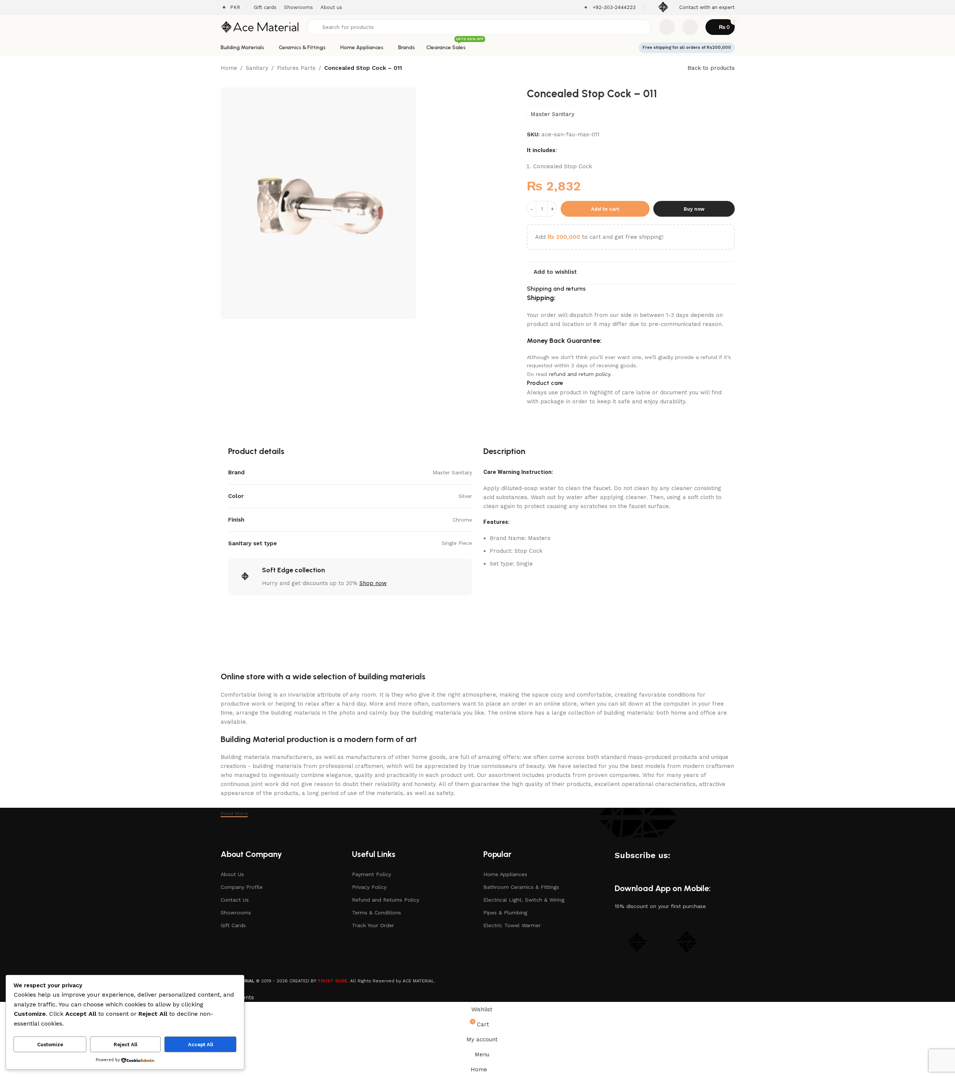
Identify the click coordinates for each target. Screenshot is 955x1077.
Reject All (125, 1044)
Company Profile (242, 887)
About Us (232, 874)
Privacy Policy (369, 887)
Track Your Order (373, 925)
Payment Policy (371, 874)
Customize (50, 1044)
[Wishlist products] (666, 27)
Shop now (373, 583)
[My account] (690, 27)
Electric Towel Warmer (512, 925)
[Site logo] (260, 26)
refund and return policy (579, 374)
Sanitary (257, 68)
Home (229, 68)
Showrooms (236, 913)
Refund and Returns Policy (385, 900)
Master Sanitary (553, 114)
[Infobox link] (609, 8)
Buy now (694, 209)
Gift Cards (233, 925)
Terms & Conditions (376, 913)
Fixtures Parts (296, 68)
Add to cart (605, 209)
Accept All (200, 1044)
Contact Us (235, 900)
